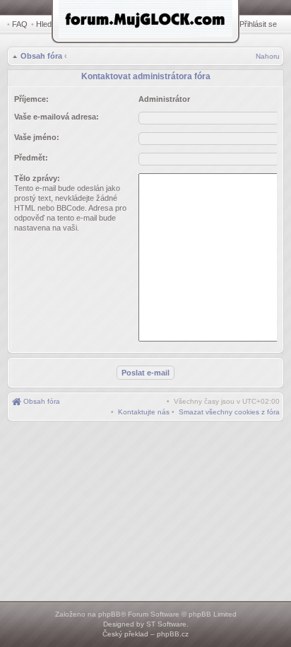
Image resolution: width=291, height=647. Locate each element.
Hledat (47, 24)
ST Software (166, 624)
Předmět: (31, 157)
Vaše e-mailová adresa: (56, 116)
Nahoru (268, 56)
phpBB (109, 614)
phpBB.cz (173, 634)
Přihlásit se (258, 24)
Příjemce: (31, 99)
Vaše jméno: (36, 137)
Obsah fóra (41, 56)
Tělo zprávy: (37, 178)
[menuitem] (229, 412)
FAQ (20, 24)
